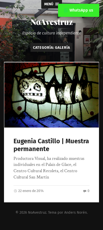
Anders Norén (75, 212)
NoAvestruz (51, 21)
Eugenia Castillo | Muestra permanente (51, 145)
